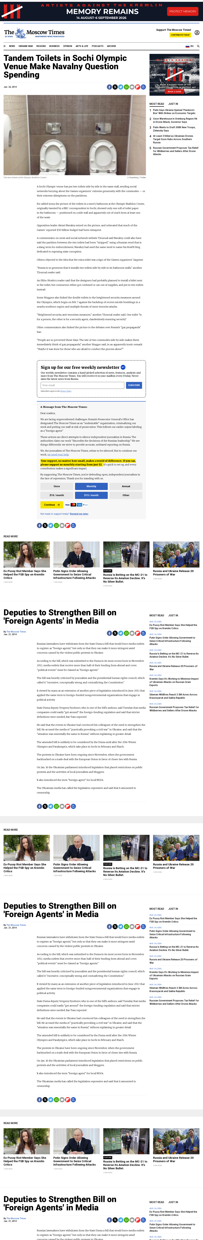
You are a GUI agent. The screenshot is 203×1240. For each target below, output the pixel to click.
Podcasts (97, 46)
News (12, 46)
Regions (41, 46)
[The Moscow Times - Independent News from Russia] (34, 33)
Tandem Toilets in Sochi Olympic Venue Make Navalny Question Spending (65, 66)
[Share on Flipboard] (137, 87)
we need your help (58, 454)
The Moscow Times (16, 631)
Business (54, 46)
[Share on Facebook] (109, 87)
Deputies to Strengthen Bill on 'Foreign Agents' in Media (60, 617)
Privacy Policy (65, 391)
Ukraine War (26, 46)
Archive (111, 46)
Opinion (67, 46)
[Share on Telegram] (120, 87)
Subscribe (134, 385)
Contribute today (180, 35)
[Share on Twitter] (115, 87)
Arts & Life (82, 46)
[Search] (198, 46)
